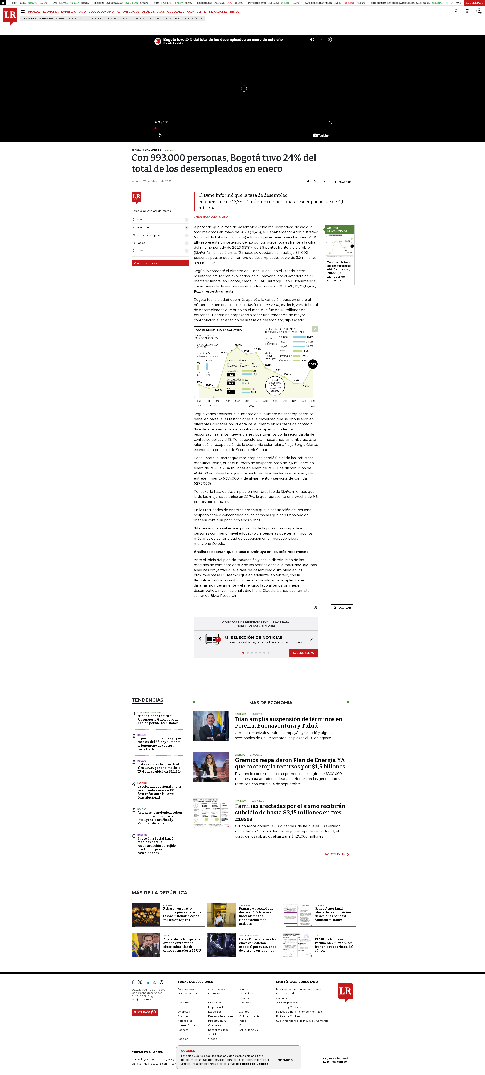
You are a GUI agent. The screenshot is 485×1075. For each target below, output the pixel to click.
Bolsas (141, 735)
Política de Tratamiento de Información (300, 1012)
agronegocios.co (174, 1059)
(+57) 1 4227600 (142, 999)
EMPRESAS (68, 11)
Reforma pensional (71, 18)
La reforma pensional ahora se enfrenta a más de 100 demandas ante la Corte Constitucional (159, 792)
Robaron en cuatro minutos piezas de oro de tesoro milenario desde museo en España (182, 914)
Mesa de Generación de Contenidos (298, 989)
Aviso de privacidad (288, 1002)
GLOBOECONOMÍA (101, 11)
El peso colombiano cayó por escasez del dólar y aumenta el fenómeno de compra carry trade (159, 744)
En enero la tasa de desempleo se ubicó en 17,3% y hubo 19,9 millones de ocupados (339, 271)
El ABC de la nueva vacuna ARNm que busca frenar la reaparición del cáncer (334, 945)
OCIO (82, 11)
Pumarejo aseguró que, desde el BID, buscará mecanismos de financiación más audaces (256, 916)
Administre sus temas (150, 263)
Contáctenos (284, 998)
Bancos (127, 18)
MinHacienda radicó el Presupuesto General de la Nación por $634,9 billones (157, 720)
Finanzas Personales (220, 1016)
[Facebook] (308, 182)
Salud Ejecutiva (248, 1030)
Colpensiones (95, 18)
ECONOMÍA (50, 11)
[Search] (456, 11)
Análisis (243, 989)
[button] (199, 639)
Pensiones (113, 18)
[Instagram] (156, 983)
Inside (242, 1021)
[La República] (10, 17)
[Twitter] (316, 182)
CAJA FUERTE (196, 11)
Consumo (183, 1002)
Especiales (214, 1012)
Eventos (244, 1012)
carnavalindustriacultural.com (150, 1064)
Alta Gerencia (216, 989)
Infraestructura (217, 1021)
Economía (245, 1002)
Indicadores (185, 1021)
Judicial (168, 936)
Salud (318, 936)
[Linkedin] (324, 182)
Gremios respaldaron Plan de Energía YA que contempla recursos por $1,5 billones (290, 763)
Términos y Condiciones (290, 1007)
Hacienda (244, 905)
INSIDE (234, 11)
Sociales (183, 1039)
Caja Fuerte (215, 993)
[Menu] (23, 11)
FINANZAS (33, 11)
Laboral (142, 783)
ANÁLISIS (148, 11)
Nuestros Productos (288, 993)
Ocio (242, 1025)
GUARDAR (344, 182)
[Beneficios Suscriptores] (467, 11)
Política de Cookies (254, 1064)
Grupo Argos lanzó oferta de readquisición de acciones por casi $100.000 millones (333, 914)
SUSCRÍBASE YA (303, 653)
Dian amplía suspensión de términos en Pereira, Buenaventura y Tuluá (289, 722)
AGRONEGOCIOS (128, 11)
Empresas (184, 1012)
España (167, 905)
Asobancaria (143, 18)
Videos (212, 1039)
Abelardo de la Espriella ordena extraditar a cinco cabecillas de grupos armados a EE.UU (182, 945)
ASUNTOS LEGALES (170, 11)
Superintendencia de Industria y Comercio (302, 1021)
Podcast (183, 1030)
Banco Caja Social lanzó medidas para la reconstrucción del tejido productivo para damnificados (156, 846)
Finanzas (183, 1016)
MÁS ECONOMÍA (334, 854)
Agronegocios (186, 989)
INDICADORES (218, 11)
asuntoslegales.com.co (146, 1059)
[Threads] (163, 983)
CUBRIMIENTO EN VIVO (149, 712)
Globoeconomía (249, 1016)
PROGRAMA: (146, 150)
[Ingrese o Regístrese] (479, 11)
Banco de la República (188, 18)
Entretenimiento (249, 936)
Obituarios (214, 1025)
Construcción (163, 18)
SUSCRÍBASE (474, 3)
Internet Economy (189, 1025)
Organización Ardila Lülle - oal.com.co (336, 1060)
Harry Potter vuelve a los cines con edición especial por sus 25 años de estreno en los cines (258, 945)
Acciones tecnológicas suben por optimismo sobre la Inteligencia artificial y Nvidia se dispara (159, 818)
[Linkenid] (149, 983)
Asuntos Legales (187, 993)
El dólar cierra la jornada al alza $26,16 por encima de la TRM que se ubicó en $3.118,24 (159, 768)
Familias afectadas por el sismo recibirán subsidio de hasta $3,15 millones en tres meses (290, 813)
